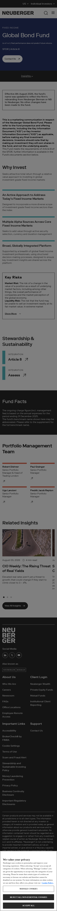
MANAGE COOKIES (29, 889)
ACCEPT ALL (28, 905)
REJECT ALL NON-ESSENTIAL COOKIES (28, 897)
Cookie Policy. (47, 883)
